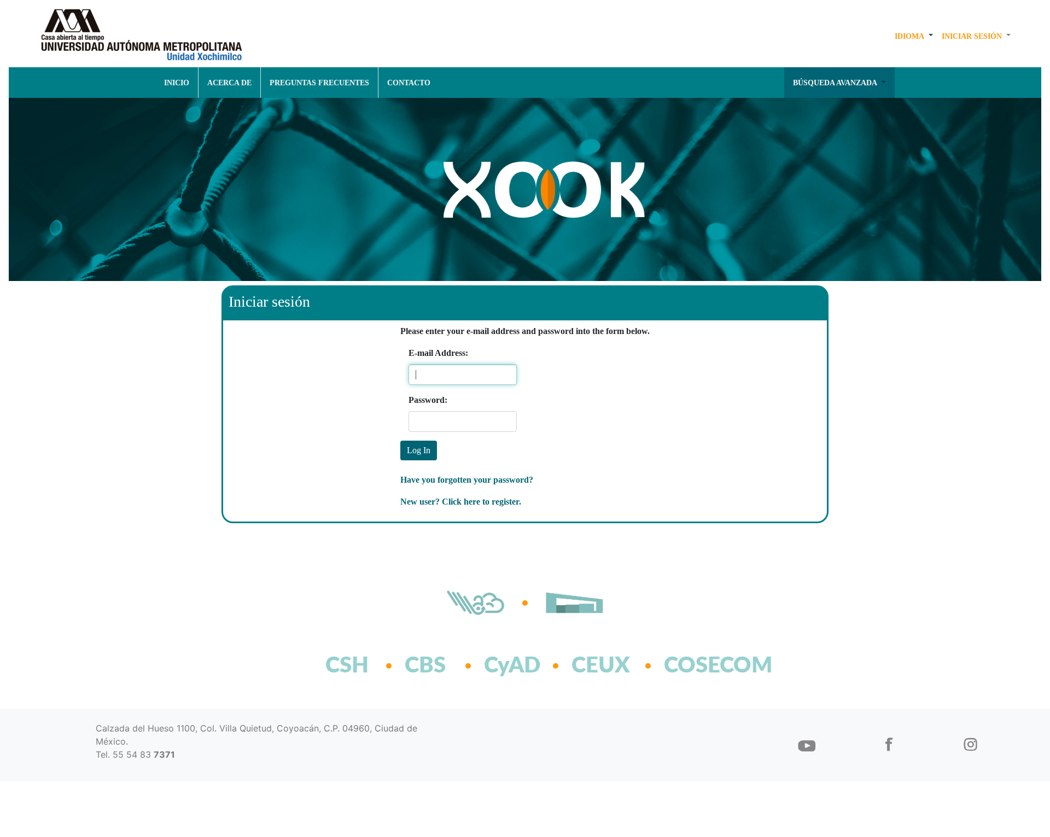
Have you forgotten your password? (466, 479)
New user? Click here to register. (460, 501)
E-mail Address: (438, 353)
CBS (425, 666)
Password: (425, 400)
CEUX (600, 666)
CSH (347, 666)
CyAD (512, 666)
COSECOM (694, 666)
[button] (913, 36)
